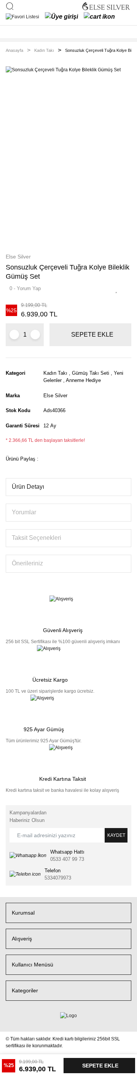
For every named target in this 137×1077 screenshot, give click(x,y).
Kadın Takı (55, 373)
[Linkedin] (16, 1022)
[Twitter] (12, 1022)
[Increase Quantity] (35, 334)
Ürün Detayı (28, 486)
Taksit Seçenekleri (36, 537)
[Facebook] (7, 1022)
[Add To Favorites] (118, 290)
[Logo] (106, 6)
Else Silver (18, 257)
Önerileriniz (27, 563)
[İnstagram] (21, 1022)
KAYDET (116, 835)
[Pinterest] (25, 1022)
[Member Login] (61, 16)
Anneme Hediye (83, 380)
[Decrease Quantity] (14, 334)
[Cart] (99, 16)
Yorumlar (24, 512)
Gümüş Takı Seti (90, 373)
